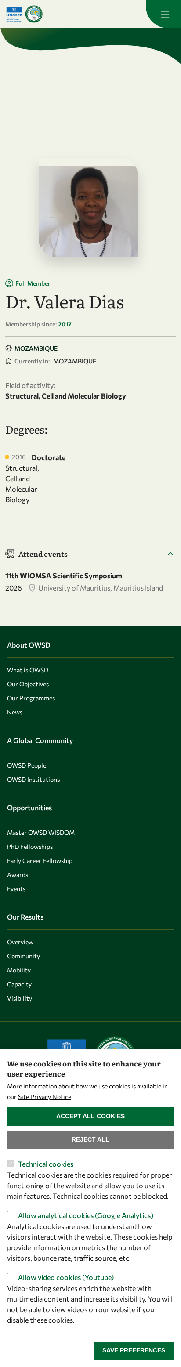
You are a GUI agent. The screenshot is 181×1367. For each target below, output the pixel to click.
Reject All (90, 1139)
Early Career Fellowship (39, 860)
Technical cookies (45, 1164)
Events (16, 888)
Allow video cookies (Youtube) (66, 1277)
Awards (17, 874)
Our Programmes (31, 698)
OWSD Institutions (33, 779)
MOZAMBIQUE (36, 348)
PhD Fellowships (30, 846)
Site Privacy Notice (44, 1096)
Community (23, 956)
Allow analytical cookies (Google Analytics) (85, 1215)
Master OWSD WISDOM (41, 832)
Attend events (43, 553)
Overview (20, 942)
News (14, 712)
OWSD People (26, 765)
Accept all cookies (90, 1116)
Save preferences (133, 1350)
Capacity (19, 984)
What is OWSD (27, 670)
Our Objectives (28, 684)
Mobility (19, 970)
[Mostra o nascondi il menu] (163, 14)
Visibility (19, 998)
